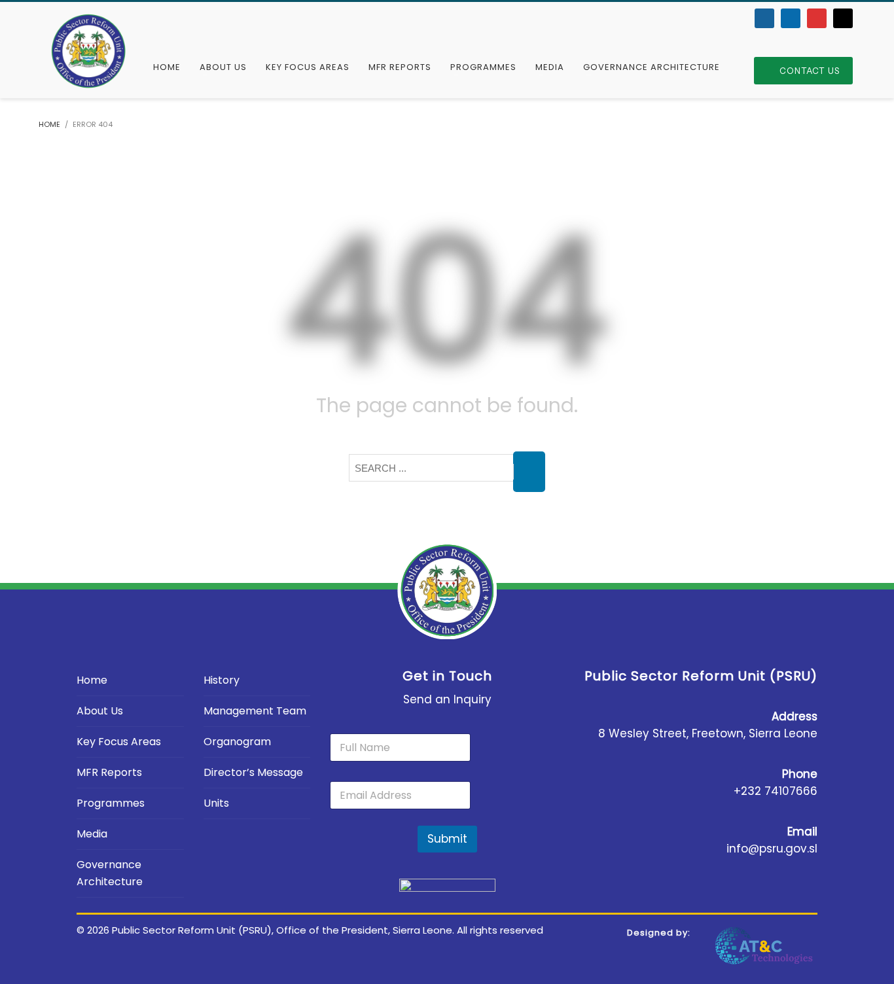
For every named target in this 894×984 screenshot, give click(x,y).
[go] (529, 471)
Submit (447, 839)
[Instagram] (843, 18)
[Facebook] (764, 18)
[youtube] (817, 18)
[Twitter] (790, 18)
